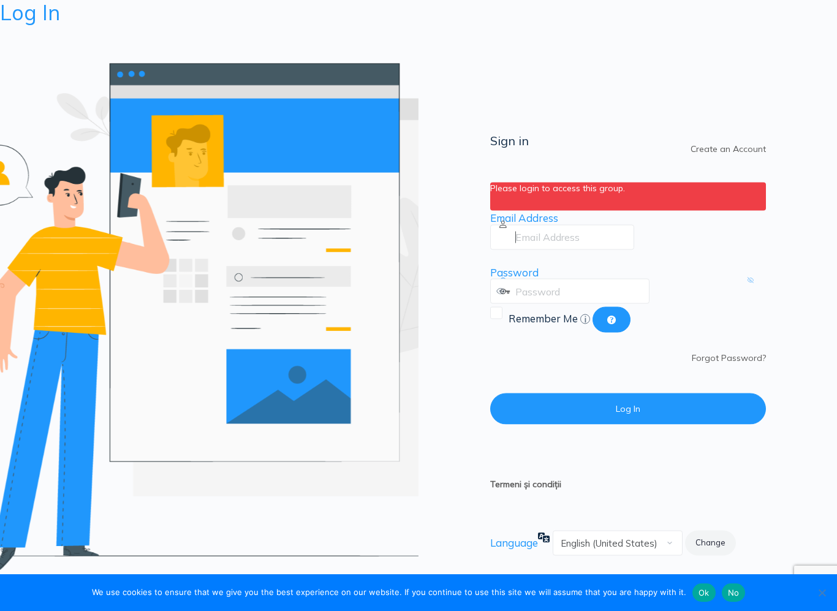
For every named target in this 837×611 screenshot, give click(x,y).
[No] (822, 592)
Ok (704, 593)
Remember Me (547, 317)
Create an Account (728, 148)
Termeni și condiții (525, 484)
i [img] (585, 319)
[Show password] (662, 291)
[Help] (612, 319)
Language (514, 542)
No (734, 593)
